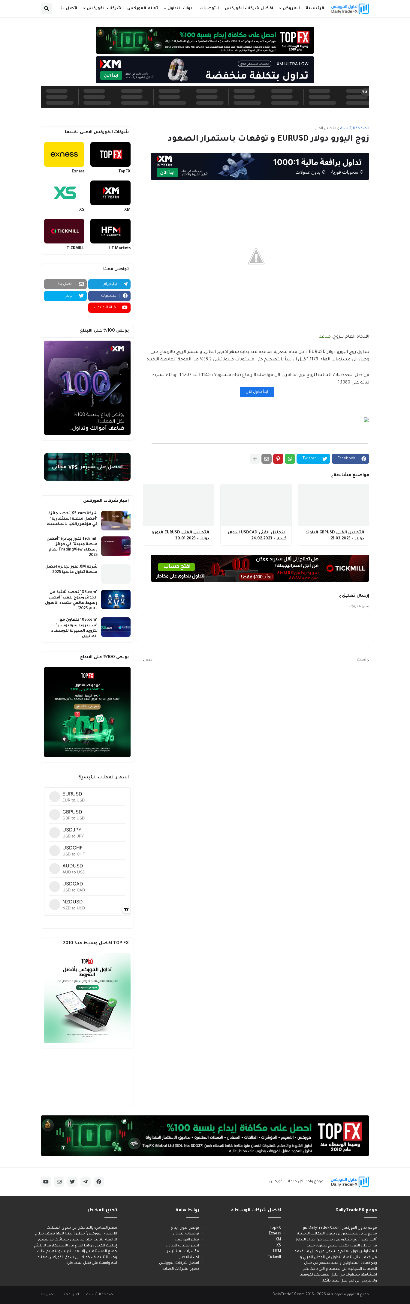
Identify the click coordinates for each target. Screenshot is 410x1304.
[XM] (110, 193)
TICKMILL (75, 248)
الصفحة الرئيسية (354, 129)
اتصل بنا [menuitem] (68, 8)
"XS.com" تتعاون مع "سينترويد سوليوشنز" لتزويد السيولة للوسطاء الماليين (74, 628)
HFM (277, 1251)
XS (81, 210)
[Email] (266, 459)
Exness (78, 172)
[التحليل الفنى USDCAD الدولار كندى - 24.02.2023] (256, 505)
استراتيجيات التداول (182, 1246)
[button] (46, 8)
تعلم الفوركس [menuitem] (142, 8)
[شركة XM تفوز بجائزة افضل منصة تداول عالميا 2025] (116, 574)
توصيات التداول (186, 1234)
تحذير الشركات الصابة (181, 1269)
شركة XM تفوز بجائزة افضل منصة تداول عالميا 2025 (71, 569)
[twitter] (72, 1182)
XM (127, 210)
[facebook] (99, 1182)
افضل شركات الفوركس (179, 1263)
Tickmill (274, 1257)
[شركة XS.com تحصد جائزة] (116, 520)
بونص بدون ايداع (185, 1228)
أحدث (361, 660)
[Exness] (64, 154)
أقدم (149, 660)
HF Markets (120, 248)
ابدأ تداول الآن (257, 392)
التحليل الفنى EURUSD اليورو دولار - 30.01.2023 (180, 535)
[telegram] (85, 1182)
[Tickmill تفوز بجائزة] (116, 546)
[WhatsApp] (290, 459)
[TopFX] (110, 154)
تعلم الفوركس (187, 1240)
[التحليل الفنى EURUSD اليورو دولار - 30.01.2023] (178, 505)
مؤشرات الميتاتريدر (183, 1251)
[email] (59, 1182)
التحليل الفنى (325, 129)
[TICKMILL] (64, 231)
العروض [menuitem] (291, 8)
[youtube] (46, 1182)
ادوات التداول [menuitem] (180, 8)
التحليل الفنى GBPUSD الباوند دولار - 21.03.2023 (335, 535)
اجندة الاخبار (189, 1257)
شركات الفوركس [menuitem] (104, 8)
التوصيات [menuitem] (209, 8)
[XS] (64, 193)
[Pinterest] (278, 459)
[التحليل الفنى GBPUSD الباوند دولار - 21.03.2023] (333, 505)
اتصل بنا (48, 1295)
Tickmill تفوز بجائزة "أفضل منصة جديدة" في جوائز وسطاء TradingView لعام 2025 (72, 547)
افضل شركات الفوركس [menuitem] (249, 8)
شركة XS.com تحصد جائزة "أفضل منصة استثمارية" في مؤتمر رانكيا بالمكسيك (72, 519)
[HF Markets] (110, 231)
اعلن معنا (71, 1295)
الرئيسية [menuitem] (315, 8)
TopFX (124, 172)
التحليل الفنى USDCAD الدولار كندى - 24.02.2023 (257, 535)
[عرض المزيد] (255, 459)
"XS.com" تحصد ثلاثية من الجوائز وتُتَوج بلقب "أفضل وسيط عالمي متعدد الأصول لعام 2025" (71, 600)
